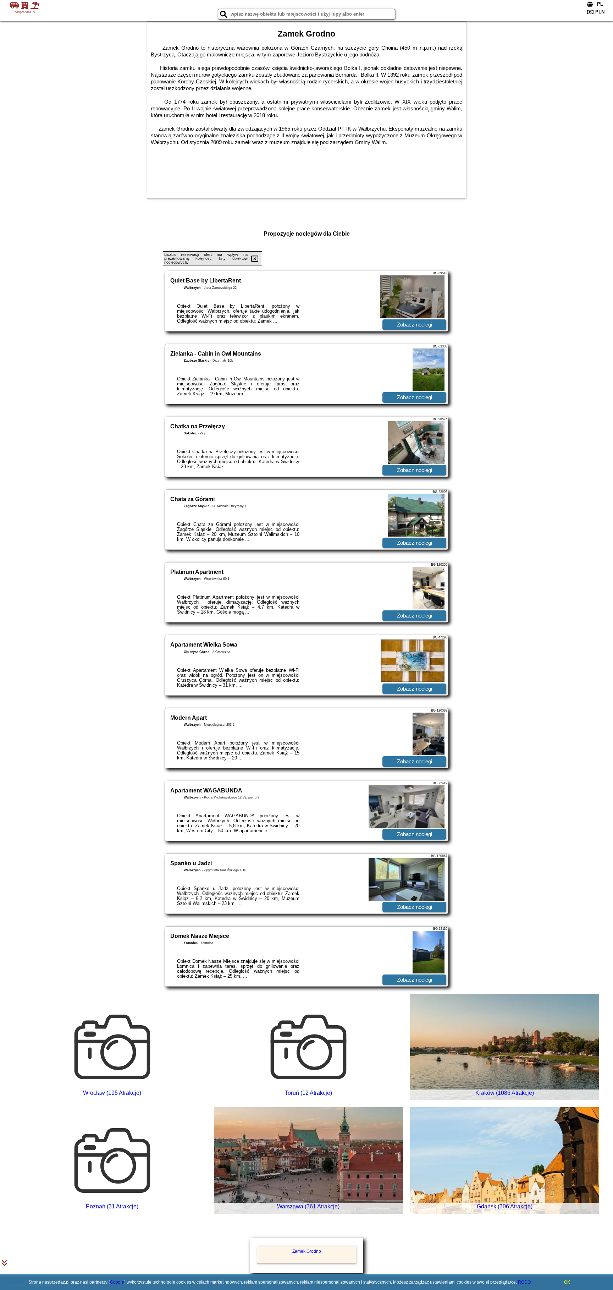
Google (117, 1282)
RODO (524, 1282)
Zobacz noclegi (414, 325)
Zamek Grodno (306, 1251)
